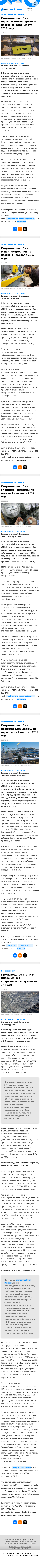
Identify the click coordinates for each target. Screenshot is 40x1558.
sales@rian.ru (11, 945)
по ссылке (21, 948)
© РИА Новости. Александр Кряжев (10, 58)
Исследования (8, 971)
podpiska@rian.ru (25, 945)
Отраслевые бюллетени (12, 14)
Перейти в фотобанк (27, 58)
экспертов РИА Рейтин (21, 1467)
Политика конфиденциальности (20, 1547)
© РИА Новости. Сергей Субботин (10, 765)
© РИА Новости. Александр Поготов (11, 288)
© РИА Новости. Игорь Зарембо (10, 526)
